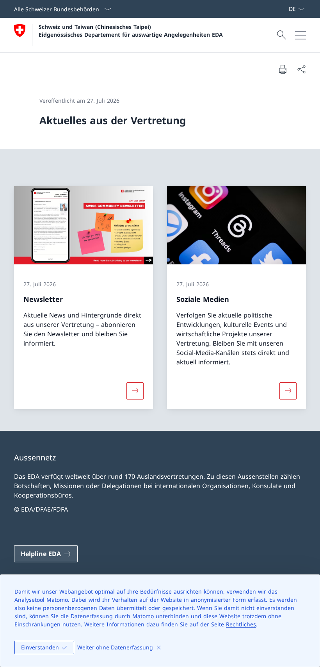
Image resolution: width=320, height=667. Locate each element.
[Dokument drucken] (282, 69)
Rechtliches (241, 624)
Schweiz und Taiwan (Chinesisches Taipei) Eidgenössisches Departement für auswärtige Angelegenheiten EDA (131, 30)
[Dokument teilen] (301, 69)
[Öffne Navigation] (300, 35)
